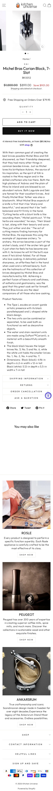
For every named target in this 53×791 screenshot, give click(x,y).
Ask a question (26, 398)
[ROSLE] (26, 505)
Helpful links (25, 754)
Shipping (15, 88)
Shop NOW (27, 555)
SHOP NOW (27, 640)
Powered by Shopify (26, 788)
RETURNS (26, 385)
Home (26, 59)
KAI (26, 64)
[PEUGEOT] (26, 586)
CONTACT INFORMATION (26, 744)
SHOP (26, 735)
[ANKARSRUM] (26, 671)
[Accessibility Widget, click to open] (48, 395)
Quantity (26, 106)
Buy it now (26, 131)
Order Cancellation (27, 391)
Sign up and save (26, 763)
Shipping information (26, 378)
